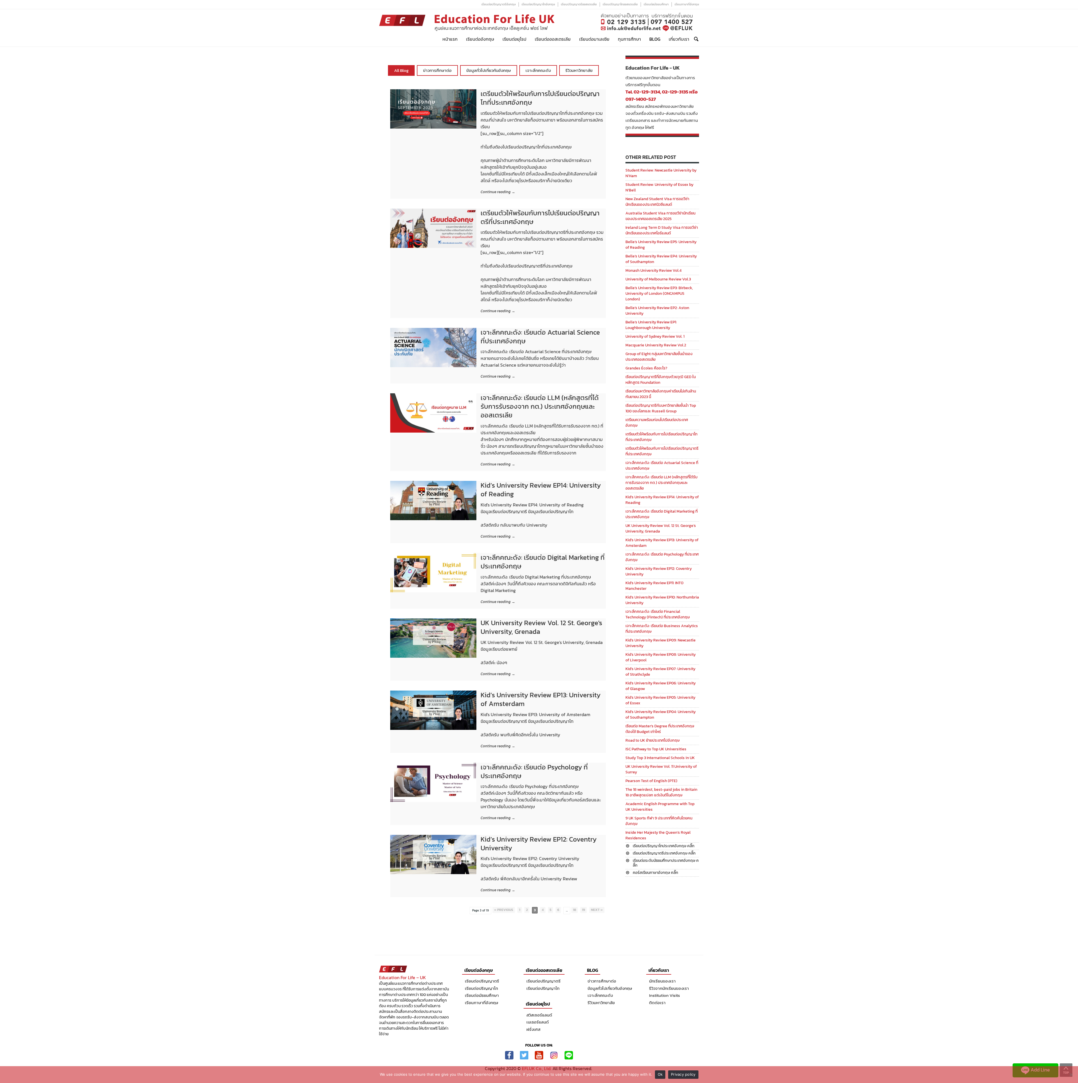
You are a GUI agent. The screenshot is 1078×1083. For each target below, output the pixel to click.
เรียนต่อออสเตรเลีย (553, 39)
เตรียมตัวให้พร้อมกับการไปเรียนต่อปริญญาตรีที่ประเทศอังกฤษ (540, 217)
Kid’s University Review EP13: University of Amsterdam (540, 699)
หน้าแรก (450, 39)
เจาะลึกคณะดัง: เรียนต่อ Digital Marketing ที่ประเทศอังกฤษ (543, 561)
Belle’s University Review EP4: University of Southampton (661, 259)
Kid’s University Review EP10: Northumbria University (662, 600)
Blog (654, 39)
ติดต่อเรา (657, 1002)
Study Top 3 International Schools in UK (660, 758)
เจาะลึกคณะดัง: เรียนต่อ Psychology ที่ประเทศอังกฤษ (534, 771)
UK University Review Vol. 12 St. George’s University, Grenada (660, 528)
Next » (597, 909)
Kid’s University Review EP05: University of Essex (660, 700)
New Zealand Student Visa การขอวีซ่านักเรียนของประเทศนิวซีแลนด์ (657, 201)
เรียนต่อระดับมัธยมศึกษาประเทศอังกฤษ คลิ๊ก (666, 863)
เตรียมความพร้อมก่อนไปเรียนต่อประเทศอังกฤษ (656, 422)
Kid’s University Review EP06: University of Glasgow (660, 686)
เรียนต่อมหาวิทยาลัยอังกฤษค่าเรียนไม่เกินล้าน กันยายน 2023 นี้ (660, 394)
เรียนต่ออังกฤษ (480, 39)
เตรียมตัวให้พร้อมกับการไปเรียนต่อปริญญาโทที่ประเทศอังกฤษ (540, 98)
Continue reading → (498, 192)
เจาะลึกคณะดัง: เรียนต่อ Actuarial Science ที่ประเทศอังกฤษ (540, 336)
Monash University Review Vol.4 (653, 270)
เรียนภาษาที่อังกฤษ (687, 4)
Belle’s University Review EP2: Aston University (657, 310)
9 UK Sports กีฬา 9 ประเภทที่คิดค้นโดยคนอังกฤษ (658, 821)
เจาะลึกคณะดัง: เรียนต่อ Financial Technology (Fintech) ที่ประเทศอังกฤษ (657, 614)
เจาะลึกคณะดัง (538, 70)
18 (574, 909)
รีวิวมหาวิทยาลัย (579, 70)
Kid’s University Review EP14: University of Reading (541, 489)
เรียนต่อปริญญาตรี (482, 981)
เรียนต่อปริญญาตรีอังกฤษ (498, 4)
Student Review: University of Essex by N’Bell (659, 187)
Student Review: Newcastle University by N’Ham (660, 173)
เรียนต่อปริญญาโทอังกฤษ (538, 4)
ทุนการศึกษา (629, 39)
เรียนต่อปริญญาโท (481, 988)
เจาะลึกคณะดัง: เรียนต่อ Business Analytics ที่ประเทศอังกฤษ (661, 628)
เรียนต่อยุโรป (514, 39)
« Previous (503, 909)
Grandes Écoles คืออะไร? (646, 368)
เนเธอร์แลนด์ (537, 1022)
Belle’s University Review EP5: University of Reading (660, 244)
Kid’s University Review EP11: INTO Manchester (654, 585)
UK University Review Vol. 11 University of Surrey (661, 769)
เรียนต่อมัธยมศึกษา (656, 4)
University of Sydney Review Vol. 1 (654, 336)
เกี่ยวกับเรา (679, 39)
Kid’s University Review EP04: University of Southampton (660, 714)
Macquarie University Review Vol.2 (655, 345)
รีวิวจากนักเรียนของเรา (669, 988)
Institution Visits (664, 995)
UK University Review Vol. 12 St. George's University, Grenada (541, 627)
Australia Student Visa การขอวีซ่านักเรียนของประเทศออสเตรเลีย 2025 (660, 216)
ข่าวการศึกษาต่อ (437, 70)
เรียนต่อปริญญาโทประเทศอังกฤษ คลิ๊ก (664, 846)
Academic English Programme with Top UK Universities (660, 806)
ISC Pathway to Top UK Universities (655, 749)
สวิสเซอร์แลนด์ (539, 1015)
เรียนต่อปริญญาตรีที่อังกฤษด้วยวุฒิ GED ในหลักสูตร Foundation (660, 379)
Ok (660, 1074)
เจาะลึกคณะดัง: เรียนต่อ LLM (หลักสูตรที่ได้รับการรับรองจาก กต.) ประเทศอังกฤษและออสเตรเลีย (540, 406)
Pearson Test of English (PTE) (651, 781)
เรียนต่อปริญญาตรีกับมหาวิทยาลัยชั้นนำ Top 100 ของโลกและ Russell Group (660, 408)
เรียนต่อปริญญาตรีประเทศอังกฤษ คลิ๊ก (664, 853)
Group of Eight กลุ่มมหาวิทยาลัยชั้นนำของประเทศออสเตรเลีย (659, 356)
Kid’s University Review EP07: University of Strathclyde (660, 671)
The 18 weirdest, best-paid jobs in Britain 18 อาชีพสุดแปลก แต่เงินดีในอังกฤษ (661, 792)
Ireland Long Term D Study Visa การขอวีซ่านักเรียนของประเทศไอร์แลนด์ (661, 230)
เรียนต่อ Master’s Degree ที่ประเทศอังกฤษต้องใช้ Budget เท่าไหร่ (659, 729)
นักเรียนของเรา (662, 981)
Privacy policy (683, 1074)
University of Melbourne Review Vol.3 (658, 279)
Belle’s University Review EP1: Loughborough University (651, 325)
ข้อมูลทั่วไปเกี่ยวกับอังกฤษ (488, 70)
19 (583, 909)
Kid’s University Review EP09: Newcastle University (660, 643)
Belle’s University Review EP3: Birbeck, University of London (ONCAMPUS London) (659, 293)
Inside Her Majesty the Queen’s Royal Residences (658, 835)
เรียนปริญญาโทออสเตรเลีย (620, 4)
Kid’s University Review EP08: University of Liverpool (660, 657)
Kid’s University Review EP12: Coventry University (539, 843)
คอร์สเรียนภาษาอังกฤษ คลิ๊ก (655, 873)
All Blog (401, 70)
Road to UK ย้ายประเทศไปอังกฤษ (652, 740)
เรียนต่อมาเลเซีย (594, 39)
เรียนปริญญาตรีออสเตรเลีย (579, 4)
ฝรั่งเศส (533, 1029)
